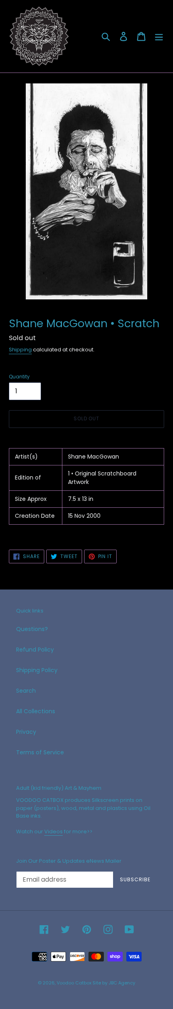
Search (26, 691)
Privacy (26, 732)
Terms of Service (40, 752)
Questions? (32, 629)
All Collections (35, 711)
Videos (53, 831)
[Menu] (159, 36)
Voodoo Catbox (74, 983)
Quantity (19, 376)
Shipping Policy (37, 670)
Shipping (20, 349)
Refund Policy (35, 650)
